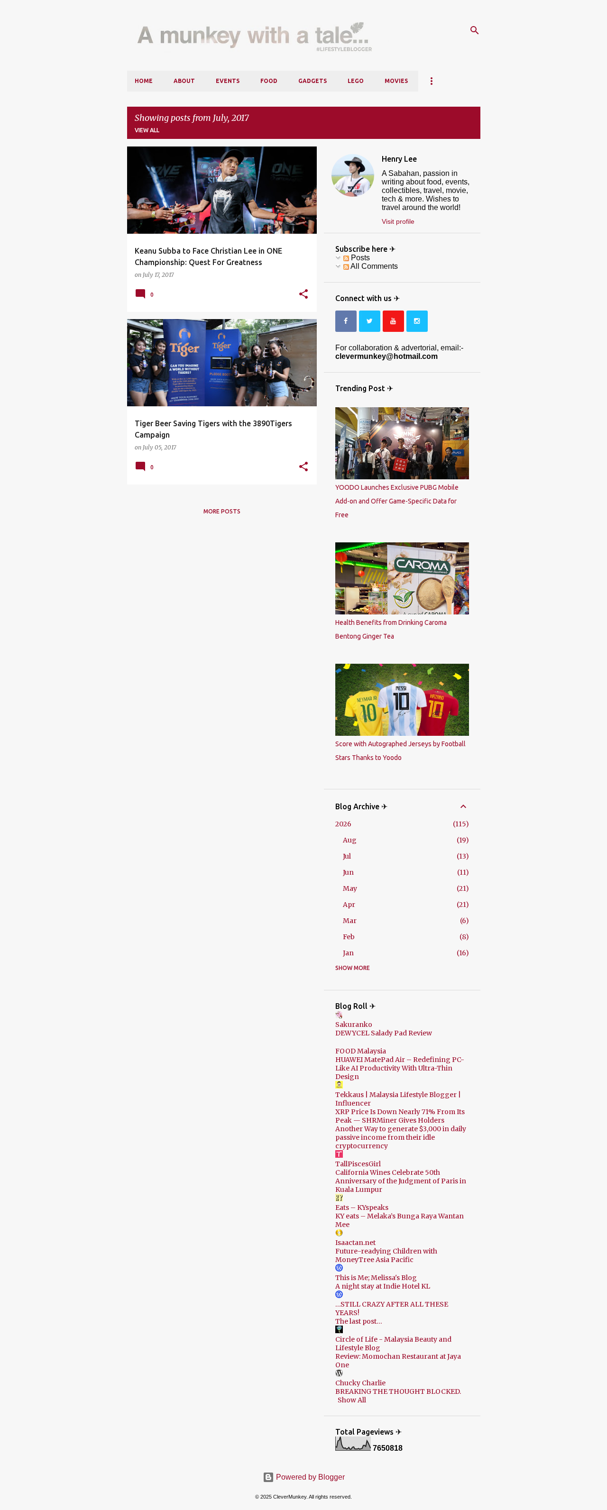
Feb (349, 937)
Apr (349, 904)
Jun (348, 872)
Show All (352, 1400)
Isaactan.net (355, 1242)
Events (227, 81)
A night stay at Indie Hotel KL (382, 1286)
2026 (343, 824)
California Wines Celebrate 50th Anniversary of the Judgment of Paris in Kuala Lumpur (400, 1181)
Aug (350, 840)
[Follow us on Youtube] (393, 321)
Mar (350, 920)
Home (144, 81)
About (184, 81)
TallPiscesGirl (358, 1164)
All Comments (373, 266)
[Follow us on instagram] (417, 321)
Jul (347, 856)
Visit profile (398, 221)
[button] (303, 294)
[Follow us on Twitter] (369, 321)
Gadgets (312, 81)
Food (268, 81)
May (350, 888)
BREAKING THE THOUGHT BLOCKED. (398, 1391)
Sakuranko (353, 1024)
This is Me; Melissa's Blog (376, 1277)
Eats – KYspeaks (361, 1207)
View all (147, 130)
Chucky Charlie (360, 1383)
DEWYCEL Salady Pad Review (383, 1033)
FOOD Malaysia (360, 1051)
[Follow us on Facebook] (346, 321)
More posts (221, 511)
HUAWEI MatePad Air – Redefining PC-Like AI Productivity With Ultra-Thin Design (399, 1068)
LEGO (356, 81)
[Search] (474, 30)
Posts (359, 258)
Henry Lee (399, 159)
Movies (396, 81)
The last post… (358, 1321)
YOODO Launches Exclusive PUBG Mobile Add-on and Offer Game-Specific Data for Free (397, 501)
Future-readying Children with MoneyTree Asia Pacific (386, 1255)
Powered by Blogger (309, 1477)
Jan (348, 953)
